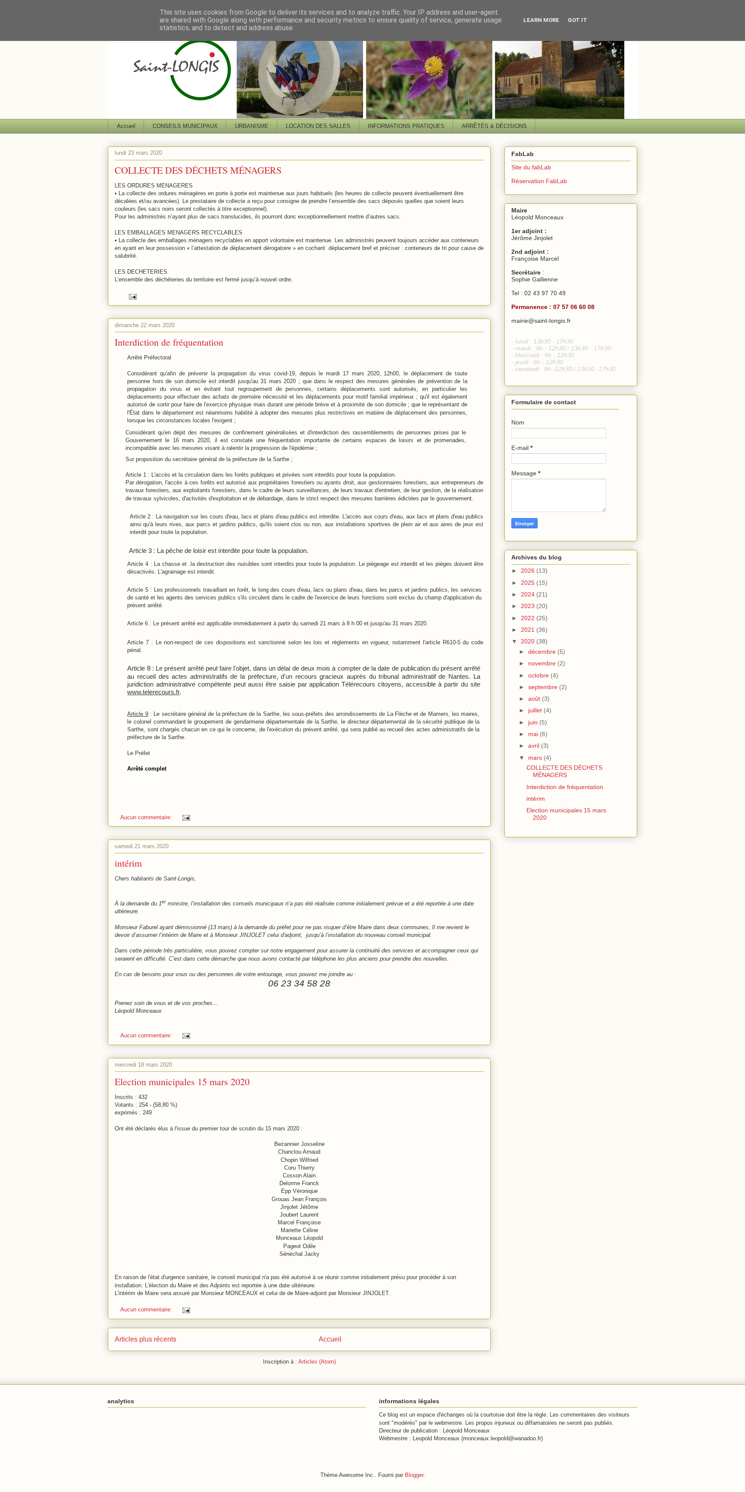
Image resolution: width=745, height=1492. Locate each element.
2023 (528, 605)
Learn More (541, 20)
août (535, 698)
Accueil (126, 126)
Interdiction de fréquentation (169, 342)
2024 (528, 594)
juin (533, 722)
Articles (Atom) (317, 1361)
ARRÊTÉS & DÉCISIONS (494, 126)
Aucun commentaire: (147, 817)
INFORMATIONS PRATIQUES (406, 126)
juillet (536, 710)
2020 (528, 641)
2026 (528, 570)
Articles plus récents (145, 1339)
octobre (539, 675)
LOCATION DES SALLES (318, 126)
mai (534, 733)
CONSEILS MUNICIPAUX (185, 126)
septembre (543, 687)
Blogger (414, 1475)
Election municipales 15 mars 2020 (182, 1081)
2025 (528, 582)
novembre (542, 663)
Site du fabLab (531, 167)
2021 (528, 629)
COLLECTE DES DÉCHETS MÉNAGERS (198, 170)
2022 (528, 618)
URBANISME (252, 126)
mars (536, 757)
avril (534, 745)
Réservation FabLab (539, 181)
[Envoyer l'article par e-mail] (132, 296)
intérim (128, 863)
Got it (577, 20)
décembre (542, 651)
